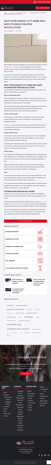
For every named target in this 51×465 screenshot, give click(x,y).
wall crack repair (36, 332)
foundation (28, 317)
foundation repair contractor (18, 329)
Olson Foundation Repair (15, 204)
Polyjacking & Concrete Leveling (16, 268)
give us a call (42, 201)
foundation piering (11, 320)
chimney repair (37, 309)
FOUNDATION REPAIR (11, 231)
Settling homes (8, 125)
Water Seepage (9, 335)
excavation (20, 317)
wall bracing (27, 332)
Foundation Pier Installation (24, 320)
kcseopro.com (34, 461)
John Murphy (9, 31)
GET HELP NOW (25, 373)
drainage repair (20, 313)
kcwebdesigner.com (27, 461)
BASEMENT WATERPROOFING (14, 246)
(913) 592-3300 (43, 2)
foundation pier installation (11, 67)
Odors (21, 332)
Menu (26, 8)
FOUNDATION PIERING (12, 253)
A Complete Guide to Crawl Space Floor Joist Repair (18, 290)
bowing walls (29, 309)
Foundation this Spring (36, 329)
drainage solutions (32, 313)
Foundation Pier (38, 317)
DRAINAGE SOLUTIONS (12, 239)
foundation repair (14, 324)
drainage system (11, 317)
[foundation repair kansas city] (7, 8)
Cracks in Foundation (10, 313)
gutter (8, 332)
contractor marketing (18, 461)
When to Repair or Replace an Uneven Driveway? (17, 281)
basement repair (21, 305)
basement (10, 305)
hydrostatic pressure (15, 332)
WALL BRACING (10, 260)
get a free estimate (42, 7)
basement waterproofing (15, 309)
